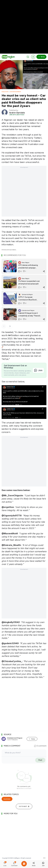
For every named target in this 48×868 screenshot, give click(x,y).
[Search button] (28, 57)
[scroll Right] (10, 326)
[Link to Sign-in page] (33, 57)
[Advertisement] (24, 24)
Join (40, 370)
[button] (5, 864)
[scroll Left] (4, 326)
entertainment (15, 92)
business (7, 799)
